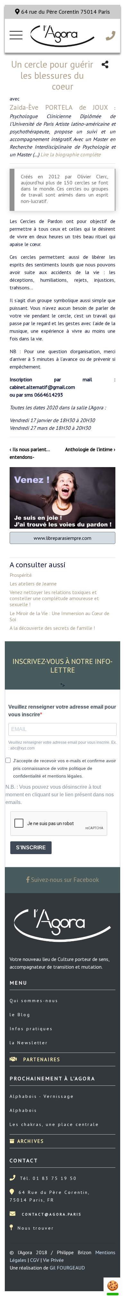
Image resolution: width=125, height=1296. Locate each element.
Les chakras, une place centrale (54, 1124)
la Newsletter (29, 1043)
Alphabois (23, 1110)
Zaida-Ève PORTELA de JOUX (59, 107)
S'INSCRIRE (31, 847)
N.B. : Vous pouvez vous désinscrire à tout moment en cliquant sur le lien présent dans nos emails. (59, 794)
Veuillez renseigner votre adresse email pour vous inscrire (62, 710)
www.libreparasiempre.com (62, 538)
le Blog (20, 1014)
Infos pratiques (31, 1029)
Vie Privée (53, 1260)
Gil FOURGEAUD (67, 1267)
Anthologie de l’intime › (90, 449)
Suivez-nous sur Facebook (64, 879)
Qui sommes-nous (34, 1000)
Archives (29, 1141)
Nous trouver (36, 1228)
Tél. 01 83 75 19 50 (48, 1178)
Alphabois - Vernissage (42, 1096)
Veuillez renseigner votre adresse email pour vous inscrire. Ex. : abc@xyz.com (62, 745)
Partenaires (41, 1059)
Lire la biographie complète (70, 154)
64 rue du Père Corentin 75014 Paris (65, 11)
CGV (34, 1260)
